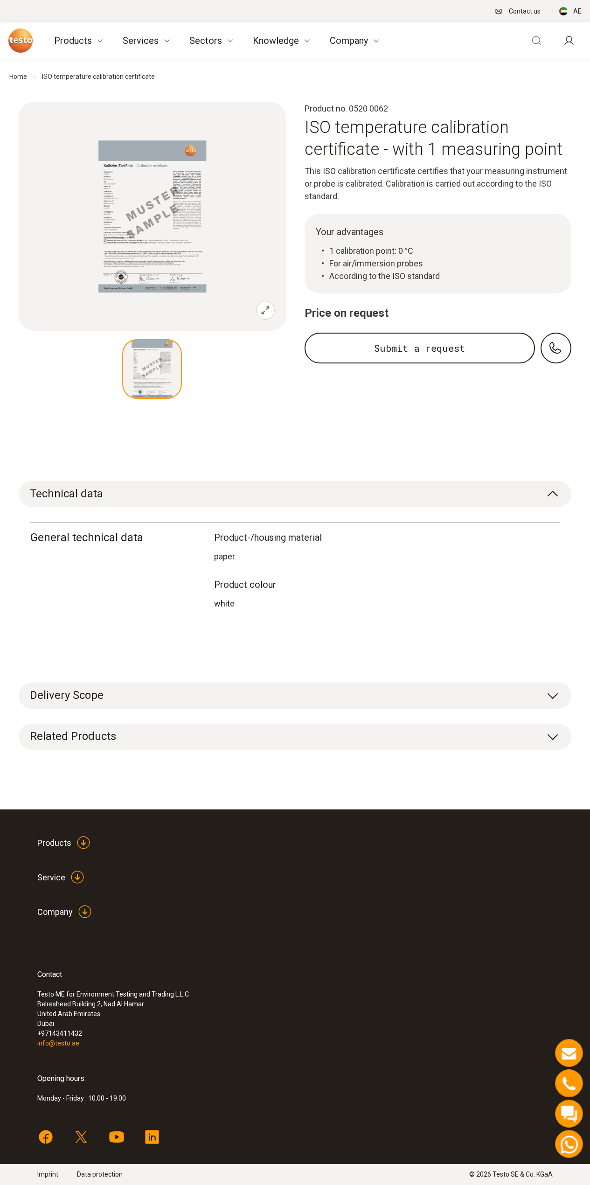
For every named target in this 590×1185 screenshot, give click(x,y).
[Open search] (536, 40)
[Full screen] (265, 310)
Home (18, 76)
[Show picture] (152, 369)
